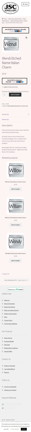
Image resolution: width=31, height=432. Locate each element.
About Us (7, 300)
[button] (26, 37)
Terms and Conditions (10, 324)
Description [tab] (5, 114)
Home (5, 18)
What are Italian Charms (11, 310)
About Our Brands (9, 304)
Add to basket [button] (15, 189)
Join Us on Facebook (10, 387)
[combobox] (15, 280)
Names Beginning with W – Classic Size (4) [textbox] (15, 280)
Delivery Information (10, 314)
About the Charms (9, 307)
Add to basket (15, 94)
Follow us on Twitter (10, 390)
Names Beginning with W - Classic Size (17, 106)
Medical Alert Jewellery (11, 348)
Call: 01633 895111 (9, 369)
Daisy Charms (8, 338)
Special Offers (8, 351)
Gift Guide (7, 345)
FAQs (5, 317)
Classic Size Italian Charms (15, 18)
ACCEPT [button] (24, 429)
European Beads (9, 341)
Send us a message (9, 366)
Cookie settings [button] (15, 429)
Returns (6, 372)
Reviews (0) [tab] (5, 119)
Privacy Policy (8, 320)
